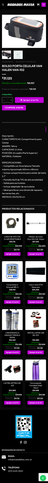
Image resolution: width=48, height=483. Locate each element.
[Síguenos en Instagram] (25, 442)
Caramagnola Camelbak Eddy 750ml (35, 385)
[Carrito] (38, 5)
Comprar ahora (14, 107)
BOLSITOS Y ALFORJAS (26, 61)
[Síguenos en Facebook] (21, 442)
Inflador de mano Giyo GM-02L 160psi (35, 238)
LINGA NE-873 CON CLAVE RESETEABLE (12, 238)
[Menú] (43, 5)
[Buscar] (3, 4)
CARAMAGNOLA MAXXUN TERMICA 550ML (12, 335)
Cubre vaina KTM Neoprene (36, 286)
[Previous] (6, 31)
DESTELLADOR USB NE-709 (35, 334)
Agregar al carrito (30, 100)
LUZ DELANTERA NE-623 (12, 384)
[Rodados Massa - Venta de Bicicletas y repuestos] (21, 4)
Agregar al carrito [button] (12, 254)
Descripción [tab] (8, 129)
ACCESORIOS (7, 61)
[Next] (41, 31)
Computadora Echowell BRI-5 (12, 286)
